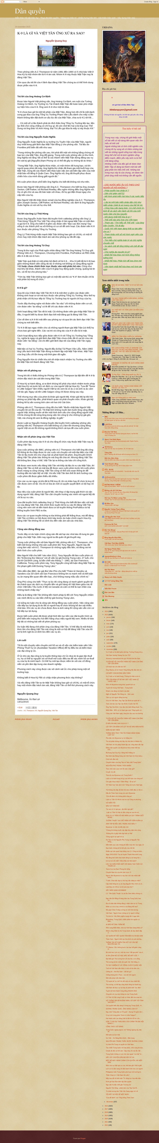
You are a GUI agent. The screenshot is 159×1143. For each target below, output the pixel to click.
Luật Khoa (108, 424)
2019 (106, 1115)
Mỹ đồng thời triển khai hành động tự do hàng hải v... (124, 858)
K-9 (36, 710)
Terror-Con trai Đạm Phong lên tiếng (118, 869)
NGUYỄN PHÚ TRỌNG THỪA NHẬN (118, 765)
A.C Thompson (29, 710)
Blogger (82, 1138)
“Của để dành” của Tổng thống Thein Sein (120, 1098)
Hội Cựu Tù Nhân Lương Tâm (115, 498)
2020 (106, 1119)
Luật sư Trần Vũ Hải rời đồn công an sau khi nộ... (123, 812)
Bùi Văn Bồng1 (110, 530)
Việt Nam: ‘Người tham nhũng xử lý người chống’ (123, 913)
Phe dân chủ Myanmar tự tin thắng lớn (119, 738)
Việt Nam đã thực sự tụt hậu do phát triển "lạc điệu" (123, 988)
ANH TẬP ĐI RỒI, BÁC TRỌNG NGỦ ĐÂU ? (121, 824)
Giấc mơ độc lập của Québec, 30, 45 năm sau (119, 449)
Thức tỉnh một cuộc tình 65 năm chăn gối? (120, 769)
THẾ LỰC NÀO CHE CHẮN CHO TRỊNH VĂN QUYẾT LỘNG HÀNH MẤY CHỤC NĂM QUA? (127, 324)
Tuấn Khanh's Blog (111, 464)
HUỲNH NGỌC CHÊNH (112, 485)
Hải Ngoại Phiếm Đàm (112, 549)
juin (107, 633)
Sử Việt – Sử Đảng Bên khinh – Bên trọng (120, 1038)
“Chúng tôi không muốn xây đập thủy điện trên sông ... (124, 830)
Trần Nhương (109, 596)
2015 (106, 615)
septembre (110, 643)
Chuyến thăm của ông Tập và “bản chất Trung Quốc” (123, 762)
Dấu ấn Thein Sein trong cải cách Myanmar (120, 793)
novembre (109, 649)
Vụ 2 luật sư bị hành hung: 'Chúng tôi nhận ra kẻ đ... (123, 676)
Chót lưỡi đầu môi (112, 759)
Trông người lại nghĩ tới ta (115, 837)
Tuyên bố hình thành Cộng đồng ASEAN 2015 (121, 991)
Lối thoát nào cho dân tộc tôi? (116, 667)
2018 (106, 1112)
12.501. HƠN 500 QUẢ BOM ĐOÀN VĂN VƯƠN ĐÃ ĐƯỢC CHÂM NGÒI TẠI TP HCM (121, 565)
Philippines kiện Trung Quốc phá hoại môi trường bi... (124, 1072)
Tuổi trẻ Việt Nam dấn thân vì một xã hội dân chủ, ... (124, 968)
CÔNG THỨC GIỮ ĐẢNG (114, 1026)
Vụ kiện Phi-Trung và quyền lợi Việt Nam (120, 1044)
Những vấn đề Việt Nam (113, 490)
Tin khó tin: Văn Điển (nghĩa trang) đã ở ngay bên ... (123, 916)
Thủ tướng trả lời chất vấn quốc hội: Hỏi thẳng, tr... (123, 962)
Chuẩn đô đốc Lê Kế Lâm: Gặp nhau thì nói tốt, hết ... (124, 1051)
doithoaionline (110, 477)
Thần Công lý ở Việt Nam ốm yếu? (117, 1075)
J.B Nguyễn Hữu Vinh (112, 517)
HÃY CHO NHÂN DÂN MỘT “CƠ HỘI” (117, 526)
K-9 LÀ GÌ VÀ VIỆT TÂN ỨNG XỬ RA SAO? (121, 861)
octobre (109, 646)
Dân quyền (30, 10)
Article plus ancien (89, 719)
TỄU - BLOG (109, 469)
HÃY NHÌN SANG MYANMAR (116, 890)
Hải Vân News (110, 569)
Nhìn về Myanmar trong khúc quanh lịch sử (120, 684)
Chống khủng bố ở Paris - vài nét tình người (121, 975)
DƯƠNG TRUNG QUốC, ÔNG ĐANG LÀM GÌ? (122, 1009)
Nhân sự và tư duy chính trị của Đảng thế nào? (122, 906)
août (108, 640)
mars (108, 624)
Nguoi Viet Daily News (113, 439)
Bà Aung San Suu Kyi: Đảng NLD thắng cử (120, 753)
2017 (106, 1109)
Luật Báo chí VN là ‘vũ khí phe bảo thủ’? (119, 887)
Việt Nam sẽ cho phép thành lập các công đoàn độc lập (124, 744)
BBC (106, 417)
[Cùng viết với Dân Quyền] (123, 102)
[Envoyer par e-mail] (27, 707)
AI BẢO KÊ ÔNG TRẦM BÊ (115, 924)
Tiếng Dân (108, 453)
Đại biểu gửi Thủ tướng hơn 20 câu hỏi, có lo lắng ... (124, 959)
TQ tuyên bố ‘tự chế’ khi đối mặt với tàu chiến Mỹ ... (124, 981)
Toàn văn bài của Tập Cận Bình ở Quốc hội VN (122, 704)
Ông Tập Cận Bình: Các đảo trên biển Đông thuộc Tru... (125, 707)
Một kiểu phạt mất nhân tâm (115, 978)
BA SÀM (108, 562)
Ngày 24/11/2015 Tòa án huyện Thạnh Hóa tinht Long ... (125, 854)
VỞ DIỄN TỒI (110, 803)
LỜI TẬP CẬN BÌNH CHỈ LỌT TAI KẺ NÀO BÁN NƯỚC (125, 727)
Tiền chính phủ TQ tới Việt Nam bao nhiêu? (118, 545)
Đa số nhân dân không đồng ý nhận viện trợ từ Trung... (124, 903)
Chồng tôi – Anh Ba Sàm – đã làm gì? (118, 972)
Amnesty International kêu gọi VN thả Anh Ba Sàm (123, 658)
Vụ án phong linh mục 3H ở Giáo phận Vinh (118, 466)
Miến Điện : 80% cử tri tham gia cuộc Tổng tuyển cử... (124, 710)
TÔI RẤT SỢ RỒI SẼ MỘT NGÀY (117, 1094)
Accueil (56, 719)
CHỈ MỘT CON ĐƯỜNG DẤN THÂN (118, 673)
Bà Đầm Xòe (109, 503)
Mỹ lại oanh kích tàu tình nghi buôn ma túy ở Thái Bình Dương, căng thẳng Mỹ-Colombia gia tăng (122, 480)
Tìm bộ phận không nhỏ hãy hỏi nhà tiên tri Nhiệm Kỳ (124, 741)
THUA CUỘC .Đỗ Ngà (111, 505)
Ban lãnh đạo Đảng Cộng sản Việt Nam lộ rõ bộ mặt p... (125, 756)
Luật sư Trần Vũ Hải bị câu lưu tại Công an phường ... (124, 799)
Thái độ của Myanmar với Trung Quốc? (119, 775)
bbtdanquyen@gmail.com (123, 109)
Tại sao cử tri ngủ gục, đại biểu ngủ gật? (119, 809)
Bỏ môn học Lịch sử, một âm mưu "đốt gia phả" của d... (125, 952)
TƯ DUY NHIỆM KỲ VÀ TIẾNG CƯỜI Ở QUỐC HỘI (124, 965)
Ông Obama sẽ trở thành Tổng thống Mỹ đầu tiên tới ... (124, 670)
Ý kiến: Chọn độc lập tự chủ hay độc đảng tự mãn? (123, 880)
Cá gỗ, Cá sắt (110, 772)
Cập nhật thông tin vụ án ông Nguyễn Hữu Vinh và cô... (124, 884)
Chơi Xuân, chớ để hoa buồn (114, 539)
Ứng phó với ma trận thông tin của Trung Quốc (122, 994)
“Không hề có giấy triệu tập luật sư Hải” (119, 833)
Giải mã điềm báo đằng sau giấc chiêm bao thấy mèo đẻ (122, 460)
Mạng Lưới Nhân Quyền (113, 577)
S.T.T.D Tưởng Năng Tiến (114, 581)
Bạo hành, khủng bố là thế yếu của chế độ (120, 848)
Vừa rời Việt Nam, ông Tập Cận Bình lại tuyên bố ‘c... (124, 700)
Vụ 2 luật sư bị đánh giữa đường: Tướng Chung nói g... (125, 652)
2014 (106, 611)
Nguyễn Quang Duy (44, 710)
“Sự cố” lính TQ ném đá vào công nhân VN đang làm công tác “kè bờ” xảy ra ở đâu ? (121, 493)
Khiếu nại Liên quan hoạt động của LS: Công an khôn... (124, 851)
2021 (106, 1122)
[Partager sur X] (31, 707)
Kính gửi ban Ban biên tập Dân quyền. (119, 1081)
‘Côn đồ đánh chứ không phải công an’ (119, 796)
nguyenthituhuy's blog (113, 556)
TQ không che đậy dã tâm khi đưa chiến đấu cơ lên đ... (125, 790)
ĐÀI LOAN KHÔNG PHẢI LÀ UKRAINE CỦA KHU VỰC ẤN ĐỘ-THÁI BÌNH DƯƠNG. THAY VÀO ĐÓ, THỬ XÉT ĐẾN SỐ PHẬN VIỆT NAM (127, 350)
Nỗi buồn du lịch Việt (113, 1035)
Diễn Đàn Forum (110, 589)
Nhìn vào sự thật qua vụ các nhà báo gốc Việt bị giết (124, 1065)
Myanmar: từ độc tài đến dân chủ (117, 827)
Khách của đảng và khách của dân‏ (117, 691)
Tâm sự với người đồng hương (116, 697)
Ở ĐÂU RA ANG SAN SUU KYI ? (117, 723)
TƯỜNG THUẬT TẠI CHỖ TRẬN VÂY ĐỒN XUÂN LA (124, 820)
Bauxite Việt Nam (111, 432)
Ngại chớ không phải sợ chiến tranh (124, 397)
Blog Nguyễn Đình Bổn (113, 537)
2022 (106, 1125)
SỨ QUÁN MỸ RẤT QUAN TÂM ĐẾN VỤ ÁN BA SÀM (124, 936)
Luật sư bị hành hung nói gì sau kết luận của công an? (124, 778)
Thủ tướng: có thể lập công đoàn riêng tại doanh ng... (124, 984)
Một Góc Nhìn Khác (112, 458)
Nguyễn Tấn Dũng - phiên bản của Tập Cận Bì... (122, 1088)
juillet (108, 636)
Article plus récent (23, 719)
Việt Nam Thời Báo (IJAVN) (114, 543)
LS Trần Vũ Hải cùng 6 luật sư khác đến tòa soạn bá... (124, 997)
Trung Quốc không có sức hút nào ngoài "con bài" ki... (124, 1054)
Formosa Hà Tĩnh (111, 524)
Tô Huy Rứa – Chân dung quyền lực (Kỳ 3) (126, 374)
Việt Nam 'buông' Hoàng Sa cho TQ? (118, 655)
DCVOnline (109, 447)
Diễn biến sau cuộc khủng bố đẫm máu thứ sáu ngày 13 (125, 845)
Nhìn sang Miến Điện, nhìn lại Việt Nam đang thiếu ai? (124, 928)
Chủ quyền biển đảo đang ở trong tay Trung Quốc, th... (124, 1005)
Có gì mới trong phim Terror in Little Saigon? (121, 1015)
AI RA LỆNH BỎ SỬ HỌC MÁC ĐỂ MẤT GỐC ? (122, 955)
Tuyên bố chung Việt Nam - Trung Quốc (119, 688)
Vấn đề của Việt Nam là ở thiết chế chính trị (118, 558)
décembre (109, 1102)
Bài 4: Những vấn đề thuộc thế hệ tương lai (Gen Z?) (121, 454)
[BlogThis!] (29, 707)
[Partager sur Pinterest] (36, 707)
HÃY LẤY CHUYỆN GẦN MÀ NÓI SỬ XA (120, 1057)
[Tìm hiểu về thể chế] (124, 131)
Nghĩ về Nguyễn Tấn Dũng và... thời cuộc (120, 694)
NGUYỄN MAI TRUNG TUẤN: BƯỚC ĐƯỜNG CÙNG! (124, 1041)
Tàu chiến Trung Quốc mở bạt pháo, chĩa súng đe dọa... (125, 1048)
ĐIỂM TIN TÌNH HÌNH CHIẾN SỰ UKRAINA (127, 336)
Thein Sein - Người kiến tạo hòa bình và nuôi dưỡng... (124, 939)
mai (107, 630)
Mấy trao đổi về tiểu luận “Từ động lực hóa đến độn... (124, 1078)
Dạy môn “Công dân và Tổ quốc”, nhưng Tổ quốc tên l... (125, 1012)
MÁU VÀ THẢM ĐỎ (112, 806)
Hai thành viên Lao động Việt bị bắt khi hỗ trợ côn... (123, 1018)
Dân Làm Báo (109, 592)
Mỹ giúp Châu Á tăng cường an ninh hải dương (122, 910)
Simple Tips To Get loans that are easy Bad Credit (120, 500)
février (108, 620)
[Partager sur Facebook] (33, 707)
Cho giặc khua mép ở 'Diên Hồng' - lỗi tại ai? (121, 782)
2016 (106, 1106)
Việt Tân (55, 710)
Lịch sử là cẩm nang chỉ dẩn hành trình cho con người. (124, 1069)
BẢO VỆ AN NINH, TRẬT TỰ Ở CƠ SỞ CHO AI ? (120, 486)
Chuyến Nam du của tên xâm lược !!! (118, 872)
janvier (108, 617)
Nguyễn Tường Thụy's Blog (115, 509)
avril (108, 627)
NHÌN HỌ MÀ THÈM (113, 730)
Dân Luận (108, 585)
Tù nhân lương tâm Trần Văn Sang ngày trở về (122, 1091)
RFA (106, 600)
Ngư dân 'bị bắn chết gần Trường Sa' (118, 1085)
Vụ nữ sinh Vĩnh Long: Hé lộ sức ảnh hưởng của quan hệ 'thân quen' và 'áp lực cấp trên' (122, 419)
